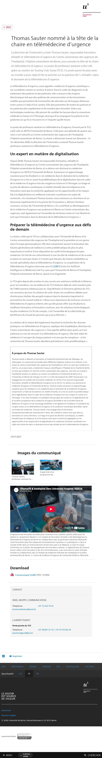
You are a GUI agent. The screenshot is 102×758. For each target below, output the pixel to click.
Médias (32, 666)
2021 (8, 27)
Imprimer (17, 656)
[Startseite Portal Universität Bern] (92, 10)
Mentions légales (8, 715)
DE (20, 673)
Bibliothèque (18, 666)
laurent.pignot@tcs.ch (22, 633)
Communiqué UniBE (32, 574)
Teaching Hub (72, 666)
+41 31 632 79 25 (45, 606)
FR (29, 673)
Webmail (46, 666)
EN (37, 673)
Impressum (6, 710)
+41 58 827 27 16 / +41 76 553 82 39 (54, 629)
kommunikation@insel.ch (24, 609)
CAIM (55, 266)
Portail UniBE (26, 755)
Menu (9, 755)
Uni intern (89, 666)
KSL (58, 666)
